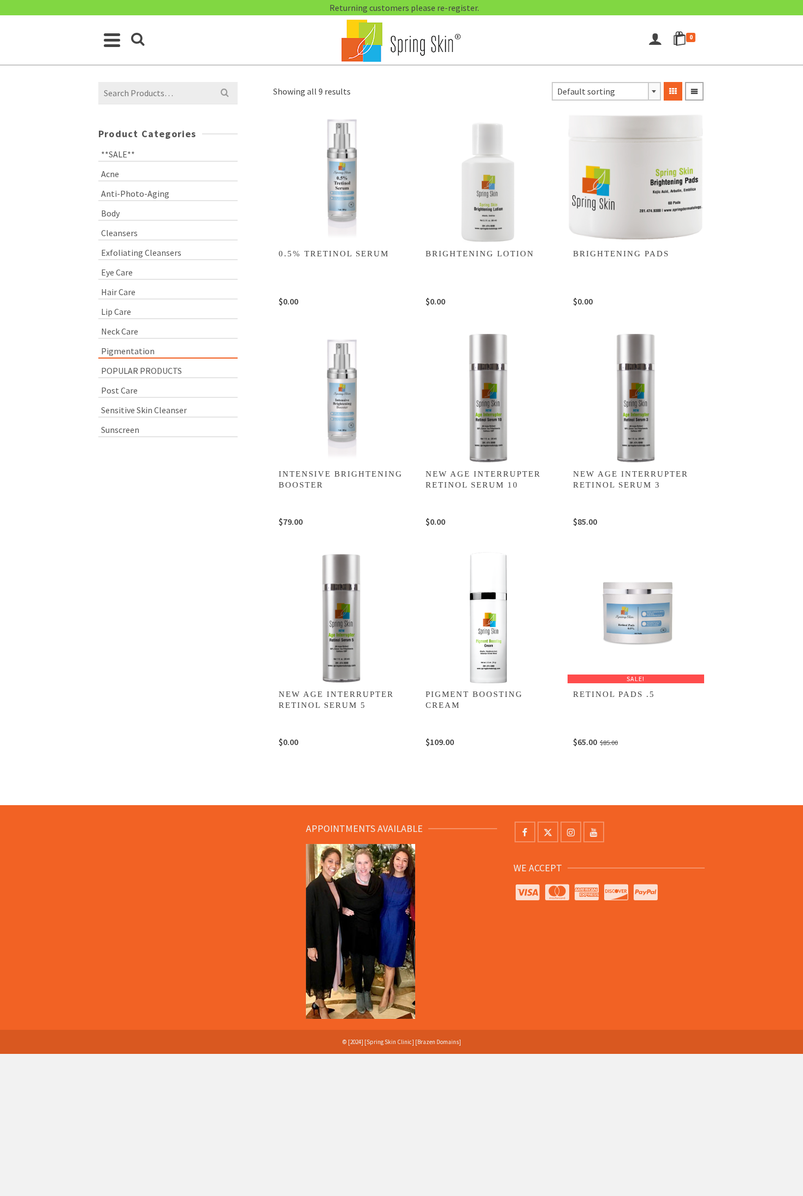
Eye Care (117, 272)
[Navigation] (112, 40)
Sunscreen (120, 429)
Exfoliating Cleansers (141, 252)
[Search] (138, 40)
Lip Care (116, 311)
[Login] (655, 40)
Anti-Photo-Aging (135, 193)
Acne (110, 173)
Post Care (119, 390)
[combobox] (606, 91)
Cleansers (119, 232)
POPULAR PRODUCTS (141, 370)
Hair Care (118, 291)
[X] (548, 832)
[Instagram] (570, 832)
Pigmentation (128, 350)
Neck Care (119, 331)
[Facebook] (525, 832)
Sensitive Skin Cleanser (144, 409)
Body (110, 213)
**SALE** (118, 154)
